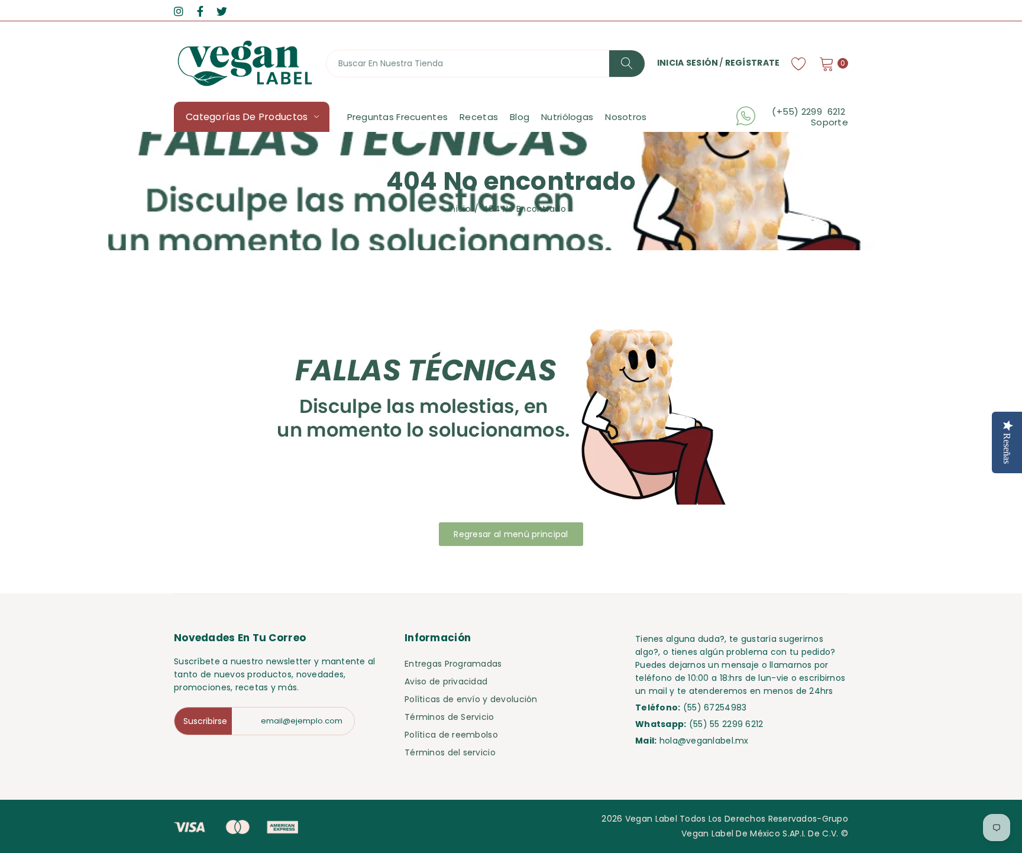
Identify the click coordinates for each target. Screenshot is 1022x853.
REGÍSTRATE (752, 63)
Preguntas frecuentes (397, 116)
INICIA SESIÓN (688, 63)
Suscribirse (205, 721)
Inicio (459, 209)
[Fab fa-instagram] (178, 11)
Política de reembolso (451, 735)
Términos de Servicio (449, 717)
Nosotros (625, 116)
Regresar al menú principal (511, 534)
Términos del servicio (450, 752)
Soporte (829, 122)
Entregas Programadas (453, 664)
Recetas (479, 116)
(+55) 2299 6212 (810, 111)
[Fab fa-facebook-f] (200, 11)
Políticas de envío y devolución (471, 699)
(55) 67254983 (715, 707)
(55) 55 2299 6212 (726, 724)
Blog (519, 116)
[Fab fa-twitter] (221, 11)
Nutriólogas (567, 116)
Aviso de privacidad (446, 681)
